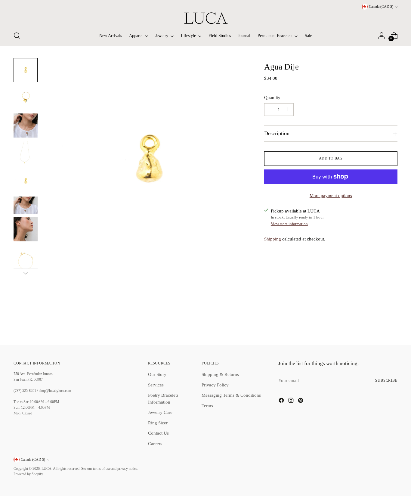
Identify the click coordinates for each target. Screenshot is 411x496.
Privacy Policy (215, 385)
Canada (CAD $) (381, 7)
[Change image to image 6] (26, 205)
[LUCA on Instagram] (291, 401)
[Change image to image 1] (26, 70)
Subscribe (386, 381)
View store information (289, 224)
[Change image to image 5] (26, 181)
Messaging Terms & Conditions (231, 395)
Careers (155, 443)
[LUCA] (205, 18)
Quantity (272, 97)
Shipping (272, 238)
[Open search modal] (17, 35)
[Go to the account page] (381, 35)
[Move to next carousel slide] (392, 324)
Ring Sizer (158, 422)
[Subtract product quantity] (269, 110)
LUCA (46, 469)
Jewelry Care (160, 412)
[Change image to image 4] (26, 153)
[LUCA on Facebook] (282, 401)
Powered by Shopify (28, 474)
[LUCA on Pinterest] (301, 401)
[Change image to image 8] (26, 263)
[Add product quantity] (288, 110)
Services (156, 385)
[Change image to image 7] (26, 229)
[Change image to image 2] (26, 98)
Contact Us (158, 433)
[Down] (26, 272)
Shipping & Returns (220, 374)
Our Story (157, 374)
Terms (207, 405)
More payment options (331, 195)
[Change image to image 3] (26, 125)
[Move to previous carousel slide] (378, 324)
